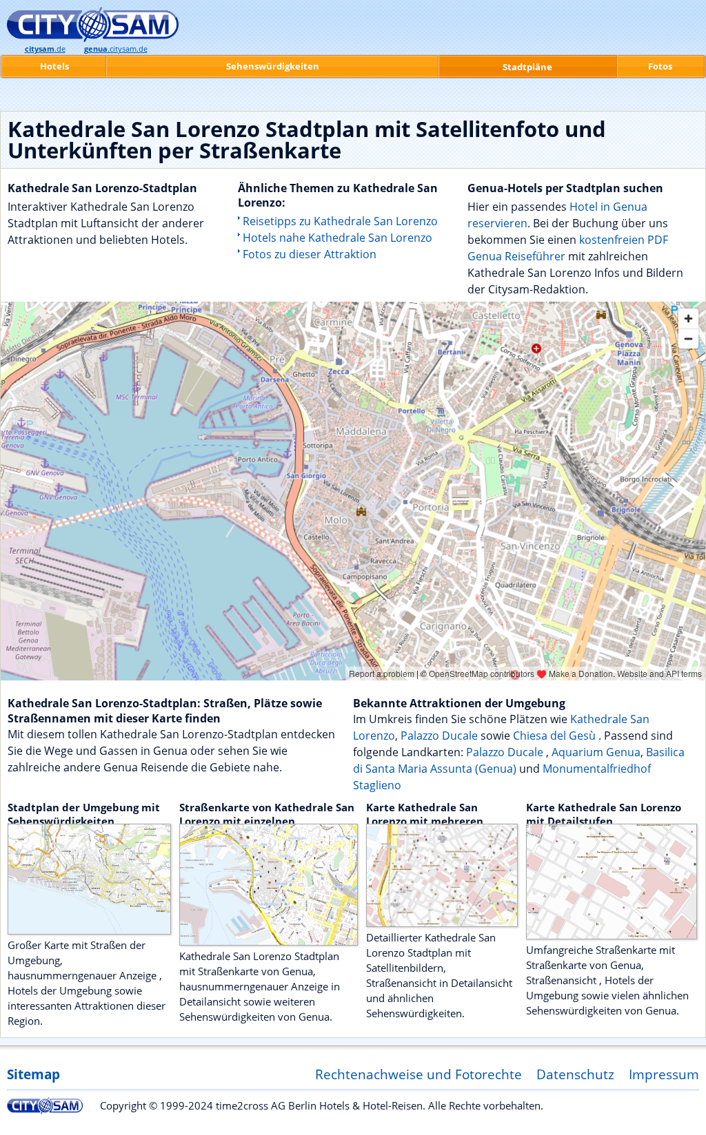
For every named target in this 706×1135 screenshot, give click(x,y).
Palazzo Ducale (441, 735)
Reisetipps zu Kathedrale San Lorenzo (340, 221)
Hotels (54, 66)
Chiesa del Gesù (555, 735)
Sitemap (33, 1074)
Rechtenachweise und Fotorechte (418, 1074)
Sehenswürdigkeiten (272, 66)
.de (45, 49)
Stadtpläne (527, 67)
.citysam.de (116, 49)
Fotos (660, 66)
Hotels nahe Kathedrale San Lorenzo (337, 237)
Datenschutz (575, 1074)
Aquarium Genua (596, 752)
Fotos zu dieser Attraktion (309, 254)
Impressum (664, 1074)
